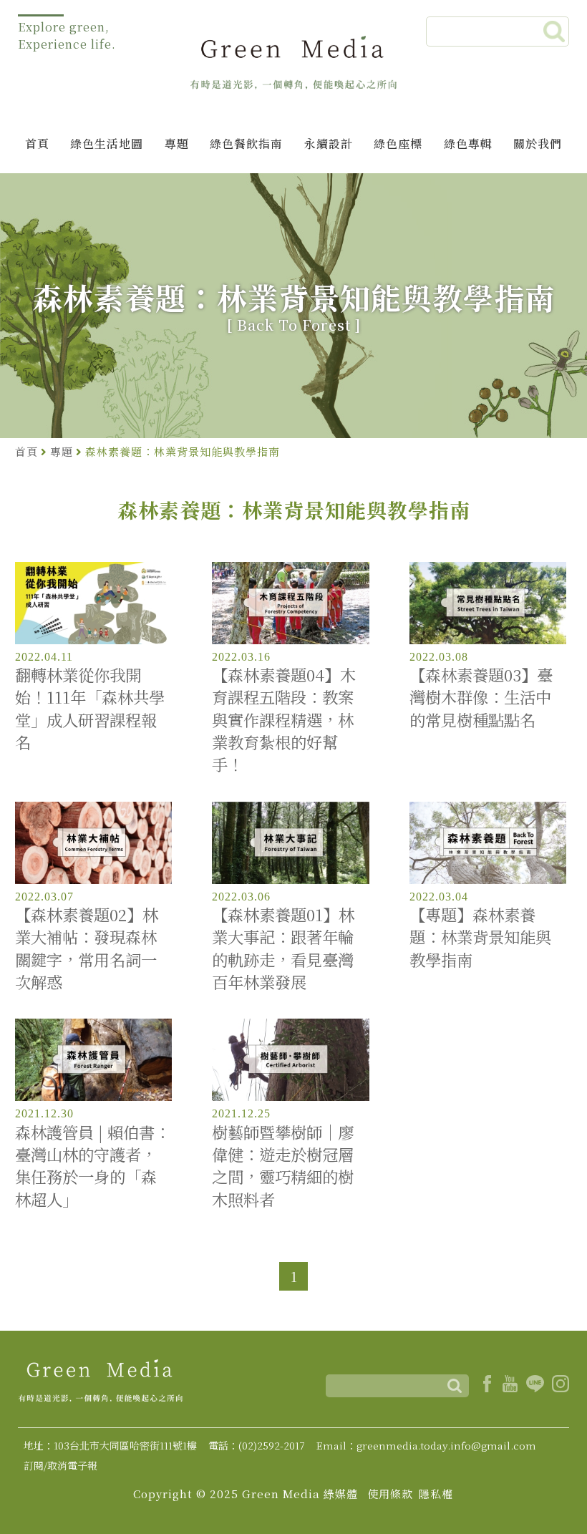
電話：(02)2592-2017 (256, 1445)
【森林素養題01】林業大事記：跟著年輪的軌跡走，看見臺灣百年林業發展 (283, 948)
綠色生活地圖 (106, 143)
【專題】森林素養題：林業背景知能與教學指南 (480, 937)
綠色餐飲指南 (246, 143)
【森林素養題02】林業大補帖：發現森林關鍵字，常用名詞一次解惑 (86, 948)
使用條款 (390, 1493)
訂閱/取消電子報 (60, 1465)
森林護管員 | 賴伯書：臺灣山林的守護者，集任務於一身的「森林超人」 (92, 1165)
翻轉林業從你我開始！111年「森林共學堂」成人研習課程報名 (90, 708)
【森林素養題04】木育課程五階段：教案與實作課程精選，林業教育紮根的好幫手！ (284, 719)
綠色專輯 (468, 143)
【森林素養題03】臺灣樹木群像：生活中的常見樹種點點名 (481, 697)
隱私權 (436, 1493)
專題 (177, 143)
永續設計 (328, 143)
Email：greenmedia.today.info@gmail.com (426, 1445)
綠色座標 (398, 143)
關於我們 (537, 143)
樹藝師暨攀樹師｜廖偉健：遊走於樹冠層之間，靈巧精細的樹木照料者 (283, 1165)
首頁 (37, 143)
